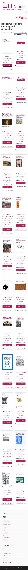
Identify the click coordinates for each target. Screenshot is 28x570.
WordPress (13, 568)
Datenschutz (5, 560)
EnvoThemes (22, 568)
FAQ (3, 535)
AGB (3, 542)
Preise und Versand (6, 537)
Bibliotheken (5, 530)
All (25, 32)
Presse (4, 551)
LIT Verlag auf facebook (7, 562)
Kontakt (4, 555)
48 (23, 32)
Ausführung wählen (7, 65)
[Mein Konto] (17, 18)
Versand (7, 62)
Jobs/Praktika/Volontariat (7, 553)
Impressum (5, 557)
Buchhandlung (5, 533)
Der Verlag (5, 548)
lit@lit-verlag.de (8, 524)
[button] (7, 69)
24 (21, 32)
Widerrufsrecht (5, 539)
